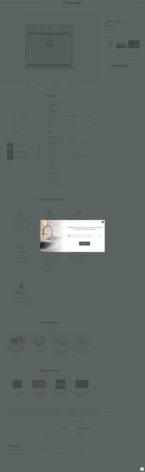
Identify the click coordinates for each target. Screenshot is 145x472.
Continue (84, 243)
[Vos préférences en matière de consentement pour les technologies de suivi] (142, 469)
